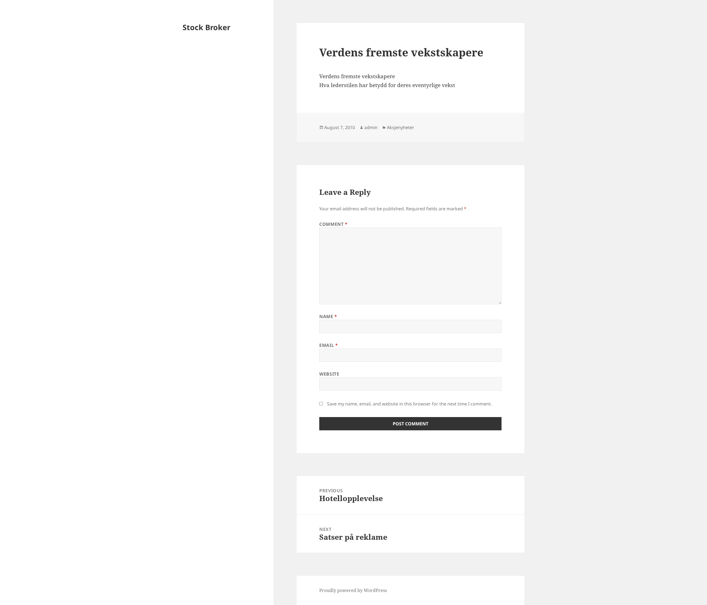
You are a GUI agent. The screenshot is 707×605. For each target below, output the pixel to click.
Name (328, 316)
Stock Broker (206, 27)
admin (371, 127)
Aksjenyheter (400, 127)
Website (329, 374)
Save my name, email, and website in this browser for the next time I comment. (409, 404)
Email (328, 345)
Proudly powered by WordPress (353, 590)
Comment (333, 224)
